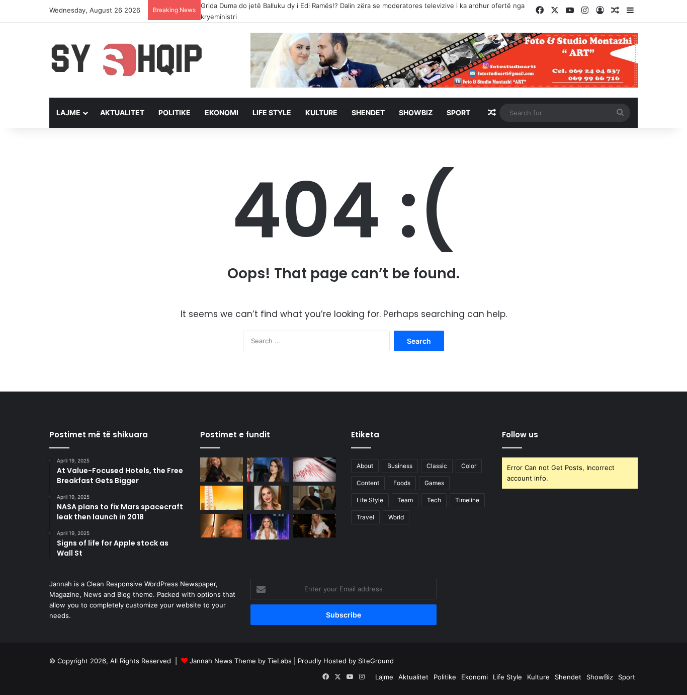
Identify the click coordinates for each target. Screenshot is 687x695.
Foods (401, 483)
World (396, 517)
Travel (365, 517)
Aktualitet (122, 112)
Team (405, 500)
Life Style (271, 112)
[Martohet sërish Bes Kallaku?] (221, 526)
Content (368, 483)
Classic (436, 466)
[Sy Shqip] (142, 59)
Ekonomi (221, 112)
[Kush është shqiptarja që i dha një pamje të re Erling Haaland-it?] (314, 498)
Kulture (321, 112)
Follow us (520, 434)
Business (399, 466)
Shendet (368, 112)
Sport (458, 112)
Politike (174, 112)
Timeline (467, 500)
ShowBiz (416, 112)
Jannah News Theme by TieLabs (241, 661)
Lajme (68, 112)
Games (434, 483)
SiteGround (376, 661)
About (365, 466)
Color (468, 466)
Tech (434, 500)
